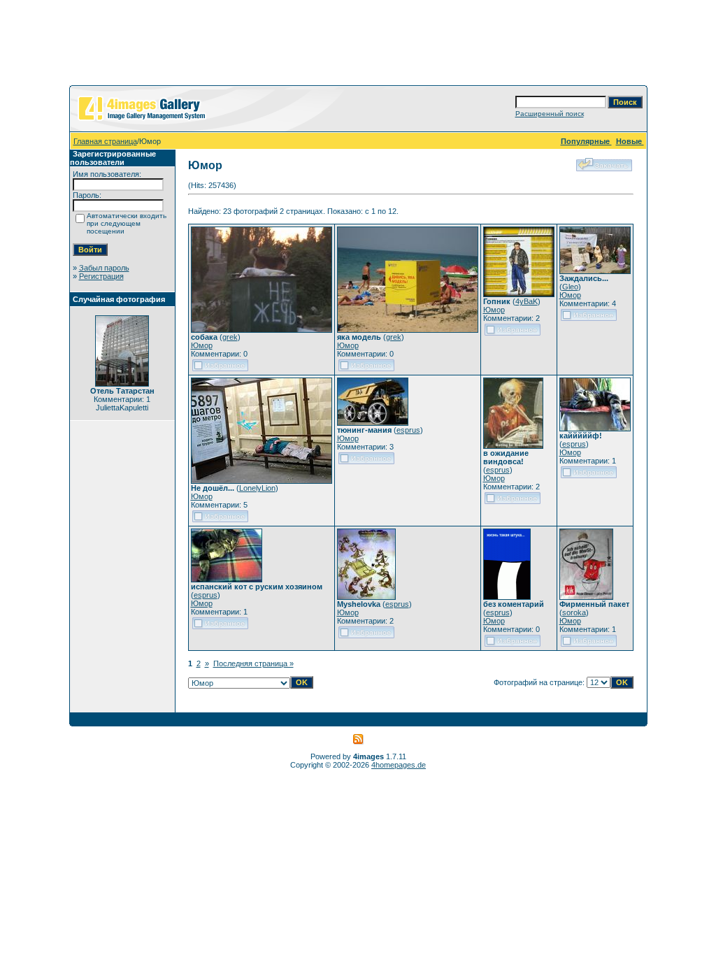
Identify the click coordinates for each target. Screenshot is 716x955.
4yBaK (526, 301)
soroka (574, 612)
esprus (408, 430)
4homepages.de (398, 765)
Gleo (570, 286)
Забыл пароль (104, 268)
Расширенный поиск (549, 113)
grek (230, 337)
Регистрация (101, 276)
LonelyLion (257, 488)
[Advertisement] (358, 45)
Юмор (202, 345)
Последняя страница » (253, 663)
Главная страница (105, 141)
